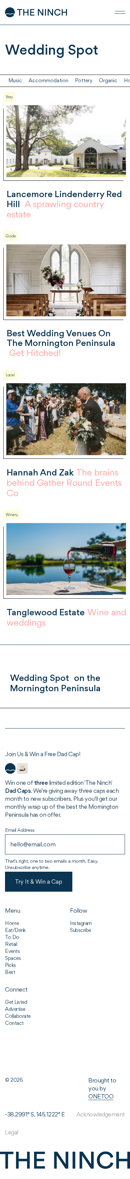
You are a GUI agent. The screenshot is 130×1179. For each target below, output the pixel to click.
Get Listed (16, 1002)
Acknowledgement (100, 1114)
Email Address (20, 830)
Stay (9, 97)
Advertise (15, 1009)
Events (12, 951)
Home (12, 923)
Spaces (13, 958)
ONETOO (100, 1096)
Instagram (81, 923)
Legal (11, 1132)
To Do (12, 937)
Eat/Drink (15, 930)
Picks (10, 965)
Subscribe (80, 930)
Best (10, 972)
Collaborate (18, 1016)
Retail (11, 944)
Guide (11, 236)
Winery (12, 514)
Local (10, 375)
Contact (14, 1023)
